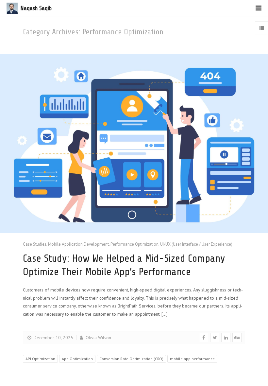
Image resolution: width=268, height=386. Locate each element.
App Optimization (77, 358)
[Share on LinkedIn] (225, 337)
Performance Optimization (134, 244)
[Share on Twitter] (214, 337)
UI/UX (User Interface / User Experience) (196, 244)
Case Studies (34, 244)
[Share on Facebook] (203, 337)
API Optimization (40, 358)
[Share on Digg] (237, 337)
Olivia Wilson (97, 338)
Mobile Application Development (78, 244)
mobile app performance (192, 358)
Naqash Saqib (36, 8)
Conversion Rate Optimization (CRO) (131, 358)
